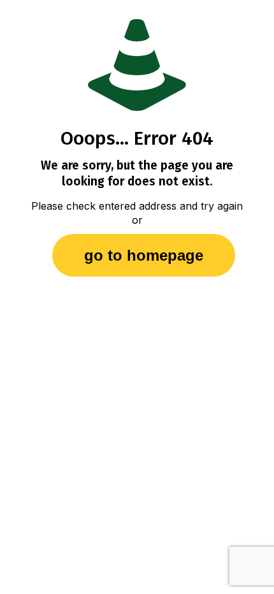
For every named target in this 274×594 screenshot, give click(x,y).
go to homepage (143, 255)
